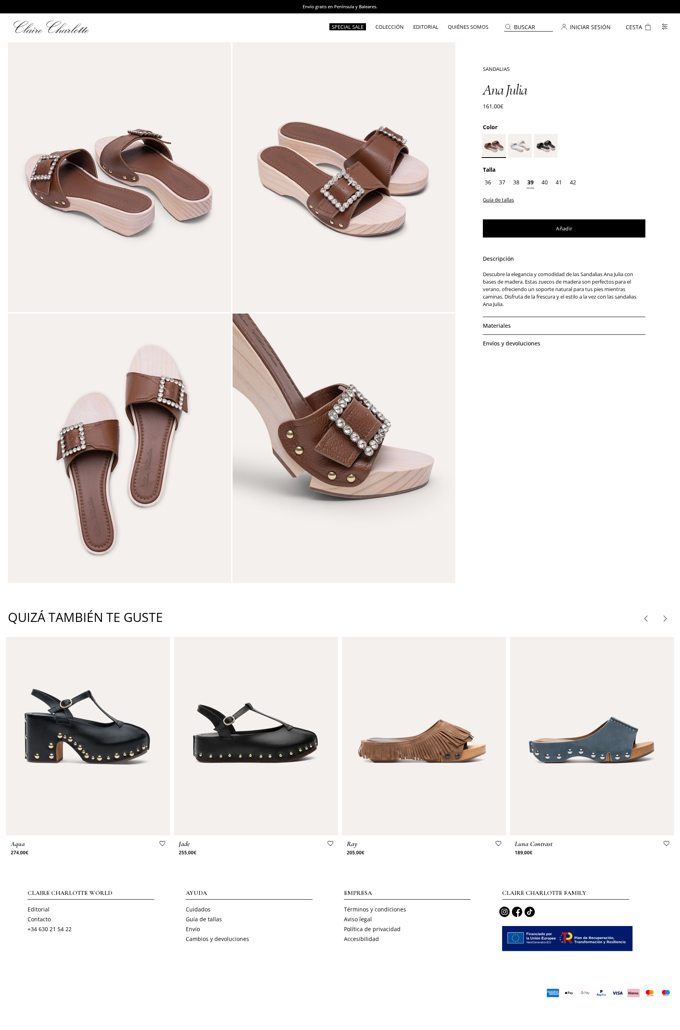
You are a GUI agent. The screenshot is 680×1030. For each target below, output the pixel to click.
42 (573, 182)
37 (502, 182)
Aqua (18, 843)
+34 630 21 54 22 (50, 929)
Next (664, 618)
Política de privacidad (372, 929)
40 (544, 182)
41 (559, 182)
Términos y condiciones (375, 909)
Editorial (39, 909)
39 (530, 182)
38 (516, 182)
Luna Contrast (533, 843)
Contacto (39, 919)
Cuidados (198, 909)
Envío (193, 929)
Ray (352, 843)
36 (488, 182)
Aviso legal (358, 919)
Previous (646, 618)
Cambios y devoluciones (217, 939)
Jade (184, 843)
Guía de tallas (204, 919)
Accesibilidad (361, 939)
